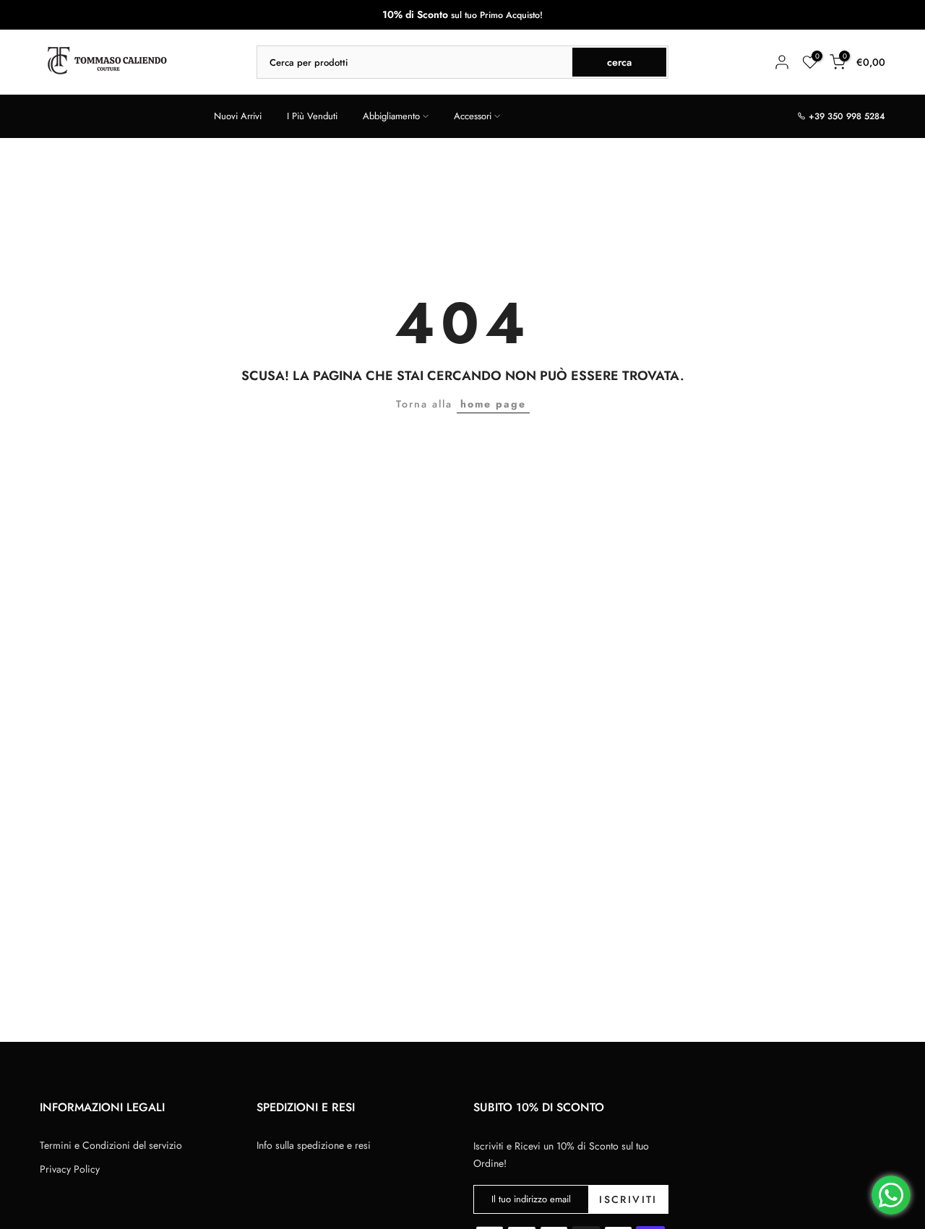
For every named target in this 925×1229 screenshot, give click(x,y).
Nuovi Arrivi (238, 116)
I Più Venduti (312, 116)
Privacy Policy (70, 1169)
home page (493, 404)
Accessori (472, 116)
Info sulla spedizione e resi (314, 1145)
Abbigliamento (391, 116)
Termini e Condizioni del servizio (111, 1145)
